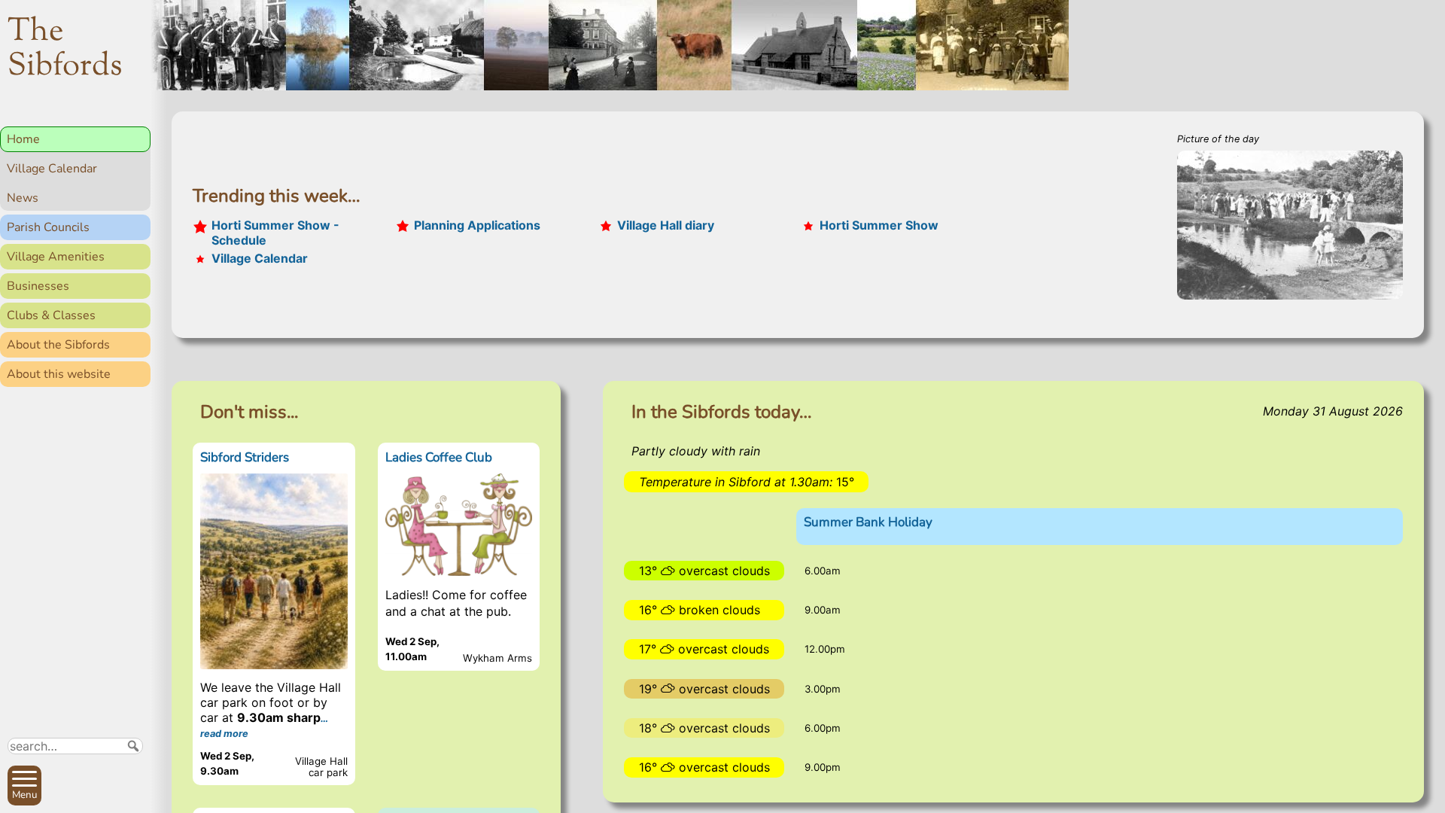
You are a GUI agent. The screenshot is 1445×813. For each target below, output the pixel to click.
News (22, 198)
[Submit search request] (133, 746)
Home (23, 139)
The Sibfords (65, 50)
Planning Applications (477, 225)
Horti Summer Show (879, 225)
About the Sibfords (58, 344)
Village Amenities (56, 256)
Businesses (38, 286)
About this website (59, 374)
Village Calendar (52, 168)
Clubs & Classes (51, 315)
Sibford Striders (244, 457)
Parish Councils (48, 227)
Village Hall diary (665, 225)
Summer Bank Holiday (868, 522)
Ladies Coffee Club (438, 457)
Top (132, 794)
